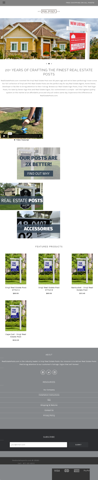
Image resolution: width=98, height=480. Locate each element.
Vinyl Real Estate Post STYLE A (15, 288)
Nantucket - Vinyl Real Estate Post (82, 288)
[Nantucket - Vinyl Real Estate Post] (82, 269)
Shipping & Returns (49, 405)
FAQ (49, 400)
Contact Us (49, 410)
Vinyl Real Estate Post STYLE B (49, 288)
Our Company (49, 390)
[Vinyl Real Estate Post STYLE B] (49, 269)
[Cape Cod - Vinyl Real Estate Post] (15, 315)
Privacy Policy (49, 415)
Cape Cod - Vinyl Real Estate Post (15, 335)
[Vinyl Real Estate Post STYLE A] (15, 269)
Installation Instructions (49, 395)
